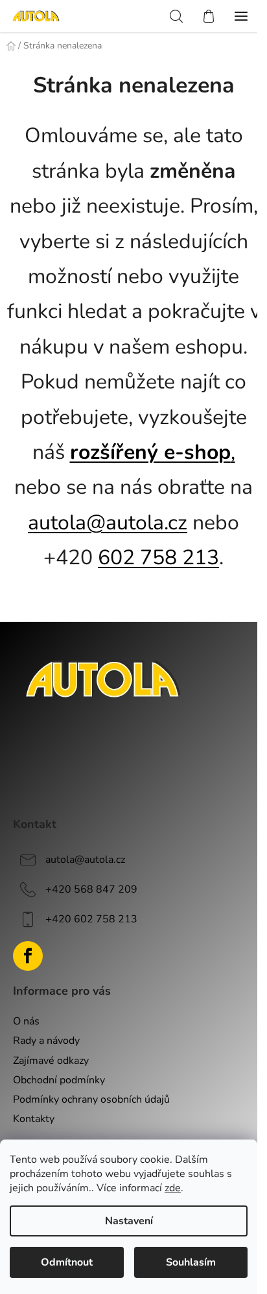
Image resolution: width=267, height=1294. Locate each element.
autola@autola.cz (107, 522)
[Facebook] (28, 956)
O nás (26, 1021)
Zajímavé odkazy (51, 1061)
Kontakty (33, 1119)
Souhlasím (191, 1262)
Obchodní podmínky (59, 1080)
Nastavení (129, 1221)
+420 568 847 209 (91, 889)
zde (173, 1188)
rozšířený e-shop (150, 452)
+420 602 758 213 (91, 918)
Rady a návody (46, 1041)
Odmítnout (67, 1262)
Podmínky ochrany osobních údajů (91, 1099)
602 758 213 (158, 557)
